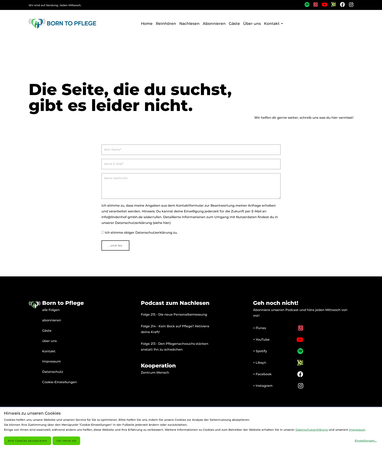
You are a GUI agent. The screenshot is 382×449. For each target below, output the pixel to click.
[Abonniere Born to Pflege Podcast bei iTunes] (313, 5)
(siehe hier (161, 223)
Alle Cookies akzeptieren (27, 440)
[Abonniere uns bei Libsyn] (331, 6)
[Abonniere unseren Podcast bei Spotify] (305, 5)
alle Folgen (51, 310)
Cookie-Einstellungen (59, 382)
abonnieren (51, 320)
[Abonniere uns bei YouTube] (322, 5)
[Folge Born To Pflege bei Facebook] (340, 5)
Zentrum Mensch (155, 372)
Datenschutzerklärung (311, 430)
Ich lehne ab (66, 440)
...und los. (115, 245)
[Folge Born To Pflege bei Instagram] (349, 5)
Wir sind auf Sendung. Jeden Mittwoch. (55, 5)
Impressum (51, 361)
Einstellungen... (366, 440)
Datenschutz (52, 372)
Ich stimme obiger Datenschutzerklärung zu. (141, 232)
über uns (49, 341)
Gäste (47, 330)
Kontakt (49, 351)
